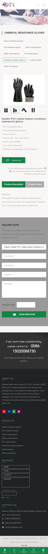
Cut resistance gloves (12, 47)
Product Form (35, 184)
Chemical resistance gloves (14, 60)
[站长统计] (24, 545)
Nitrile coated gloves (12, 54)
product (24, 552)
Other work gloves (11, 66)
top (43, 552)
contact (34, 552)
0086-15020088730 (13, 519)
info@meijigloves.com (13, 527)
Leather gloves (35, 60)
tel (14, 552)
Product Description (13, 184)
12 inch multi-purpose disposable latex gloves (25, 168)
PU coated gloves (31, 54)
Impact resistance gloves (13, 41)
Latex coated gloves (33, 47)
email (5, 552)
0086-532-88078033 (13, 523)
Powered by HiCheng (30, 542)
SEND (7, 497)
